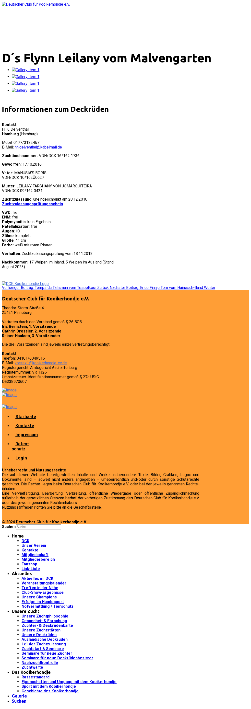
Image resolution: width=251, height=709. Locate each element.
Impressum (26, 434)
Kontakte (24, 425)
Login (21, 457)
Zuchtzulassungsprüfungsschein (32, 204)
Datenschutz (20, 446)
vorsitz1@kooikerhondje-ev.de (41, 363)
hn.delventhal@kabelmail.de (38, 147)
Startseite (25, 416)
